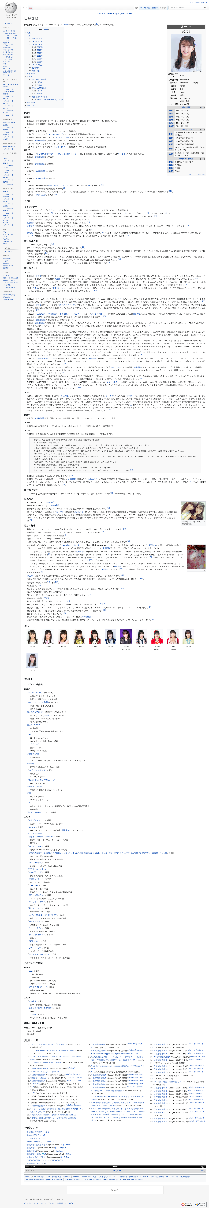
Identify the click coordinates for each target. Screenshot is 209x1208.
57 (94, 616)
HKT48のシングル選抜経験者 (178, 1177)
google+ (130, 396)
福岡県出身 (56, 1177)
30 (79, 387)
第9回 (171, 123)
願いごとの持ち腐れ (37, 935)
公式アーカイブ (36, 1138)
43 (141, 578)
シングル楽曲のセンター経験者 (125, 1177)
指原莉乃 (30, 223)
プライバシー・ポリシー (32, 1203)
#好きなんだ (34, 941)
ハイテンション (35, 921)
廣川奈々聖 (78, 512)
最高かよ (30, 763)
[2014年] (63, 636)
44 (48, 582)
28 (63, 372)
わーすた (59, 512)
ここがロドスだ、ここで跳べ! (41, 1008)
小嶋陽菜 (72, 479)
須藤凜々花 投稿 (38, 1078)
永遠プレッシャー (60, 288)
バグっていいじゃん (37, 770)
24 (104, 316)
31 (110, 410)
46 (39, 585)
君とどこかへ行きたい (36, 812)
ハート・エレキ (35, 846)
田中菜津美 (92, 358)
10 (155, 216)
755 (46, 1163)
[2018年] (141, 636)
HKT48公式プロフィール (47, 1072)
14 (32, 235)
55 (104, 610)
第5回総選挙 (40, 140)
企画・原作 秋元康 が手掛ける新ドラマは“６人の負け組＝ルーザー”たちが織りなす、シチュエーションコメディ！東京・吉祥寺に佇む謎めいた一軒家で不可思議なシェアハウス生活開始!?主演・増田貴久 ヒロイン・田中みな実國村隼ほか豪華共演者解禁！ (118, 1114)
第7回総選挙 (40, 164)
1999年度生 (86, 1177)
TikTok (68, 1154)
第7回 (171, 117)
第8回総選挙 (41, 171)
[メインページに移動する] (10, 9)
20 (95, 290)
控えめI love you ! (34, 725)
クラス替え (65, 396)
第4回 (171, 134)
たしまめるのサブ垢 (35, 1157)
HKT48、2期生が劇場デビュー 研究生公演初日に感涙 (53, 1118)
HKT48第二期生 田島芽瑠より (166, 1082)
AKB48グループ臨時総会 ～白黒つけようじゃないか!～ (59, 314)
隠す (202, 107)
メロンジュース (116, 367)
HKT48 (188, 26)
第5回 (171, 110)
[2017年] (110, 636)
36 (30, 520)
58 (152, 619)
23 (37, 310)
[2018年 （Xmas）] (172, 636)
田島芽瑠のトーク (34, 1163)
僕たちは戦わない (36, 895)
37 (103, 532)
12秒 (29, 734)
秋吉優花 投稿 (162, 1057)
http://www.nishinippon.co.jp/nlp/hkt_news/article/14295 (114, 1054)
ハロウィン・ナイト (37, 902)
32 (131, 470)
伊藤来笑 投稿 (159, 1103)
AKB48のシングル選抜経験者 (152, 1177)
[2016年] (94, 636)
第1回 (171, 162)
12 (188, 225)
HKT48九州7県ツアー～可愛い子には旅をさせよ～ (57, 154)
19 (187, 284)
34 (190, 481)
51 (68, 601)
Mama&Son (41, 195)
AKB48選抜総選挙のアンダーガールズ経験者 (44, 1179)
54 (150, 607)
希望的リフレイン (36, 879)
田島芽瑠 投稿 (37, 1075)
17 (108, 262)
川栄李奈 (65, 830)
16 (52, 244)
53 (103, 604)
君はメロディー (35, 908)
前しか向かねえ (35, 862)
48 (63, 591)
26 (141, 355)
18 (196, 278)
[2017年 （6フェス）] (126, 636)
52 (101, 604)
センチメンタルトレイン (39, 954)
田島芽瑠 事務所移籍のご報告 (47, 1062)
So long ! (32, 827)
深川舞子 (105, 569)
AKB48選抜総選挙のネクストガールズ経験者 (82, 1179)
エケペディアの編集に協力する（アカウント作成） (115, 14)
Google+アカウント (35, 1135)
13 (103, 232)
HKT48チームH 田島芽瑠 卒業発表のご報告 (54, 1050)
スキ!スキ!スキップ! (55, 134)
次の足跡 (32, 1001)
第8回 (171, 120)
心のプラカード (35, 872)
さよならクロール (62, 137)
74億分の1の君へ (34, 754)
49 (45, 598)
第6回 (171, 114)
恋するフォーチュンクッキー (41, 837)
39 (150, 557)
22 (203, 301)
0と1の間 (32, 1014)
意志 (29, 793)
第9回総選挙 (41, 178)
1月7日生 (67, 1177)
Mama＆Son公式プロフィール (39, 1142)
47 (122, 588)
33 (71, 475)
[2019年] (188, 636)
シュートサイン (35, 928)
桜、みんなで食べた (35, 712)
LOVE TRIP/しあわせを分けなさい (43, 915)
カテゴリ (28, 1177)
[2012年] (32, 636)
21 (119, 298)
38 (49, 554)
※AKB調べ (65, 545)
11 (88, 222)
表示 (203, 1167)
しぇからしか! (33, 744)
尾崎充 (30, 233)
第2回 (171, 165)
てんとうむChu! (60, 147)
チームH (121, 154)
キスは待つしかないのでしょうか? (41, 780)
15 (127, 235)
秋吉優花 (79, 552)
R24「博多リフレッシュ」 (59, 185)
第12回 (76, 545)
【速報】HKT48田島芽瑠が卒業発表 (107, 1091)
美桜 (130, 405)
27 (65, 363)
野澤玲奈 (152, 545)
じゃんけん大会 (186, 129)
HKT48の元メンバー (42, 1177)
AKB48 (35, 288)
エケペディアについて (48, 1203)
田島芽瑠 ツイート (38, 1068)
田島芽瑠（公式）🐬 (35, 1154)
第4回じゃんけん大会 (46, 358)
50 (47, 598)
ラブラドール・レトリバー (38, 869)
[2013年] (48, 636)
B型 (94, 1177)
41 (41, 572)
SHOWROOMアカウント (37, 1160)
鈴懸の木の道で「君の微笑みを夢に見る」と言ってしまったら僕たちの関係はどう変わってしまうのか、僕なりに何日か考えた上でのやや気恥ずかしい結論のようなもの (98, 853)
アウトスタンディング (38, 987)
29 (141, 378)
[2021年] (32, 660)
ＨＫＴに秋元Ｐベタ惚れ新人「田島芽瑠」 (48, 1044)
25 (150, 325)
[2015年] (79, 636)
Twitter (68, 1145)
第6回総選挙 (40, 157)
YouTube (59, 1151)
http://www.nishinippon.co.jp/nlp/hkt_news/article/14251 (53, 1115)
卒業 (90, 185)
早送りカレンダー (34, 786)
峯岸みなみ (92, 479)
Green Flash (34, 885)
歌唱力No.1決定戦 (186, 159)
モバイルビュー (69, 1203)
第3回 (171, 168)
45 (56, 582)
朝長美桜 (30, 226)
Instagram (62, 1148)
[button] (163, 7)
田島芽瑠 (30, 1148)
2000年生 (76, 1177)
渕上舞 (30, 576)
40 (90, 560)
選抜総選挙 (186, 107)
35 (111, 493)
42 (122, 575)
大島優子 (58, 279)
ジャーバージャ (35, 948)
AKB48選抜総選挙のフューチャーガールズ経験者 (123, 1179)
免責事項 (60, 1203)
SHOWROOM (57, 1160)
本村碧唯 (49, 502)
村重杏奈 (117, 566)
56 (64, 613)
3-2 (28, 803)
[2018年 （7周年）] (157, 636)
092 (30, 971)
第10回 (171, 126)
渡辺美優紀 (86, 617)
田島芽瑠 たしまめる (36, 1145)
